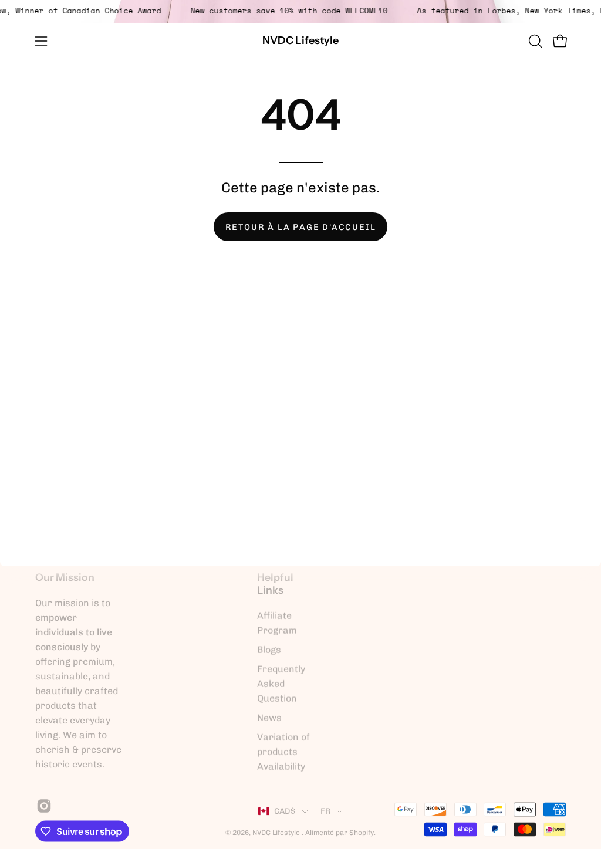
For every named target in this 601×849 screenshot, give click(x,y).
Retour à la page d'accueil (300, 227)
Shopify (361, 832)
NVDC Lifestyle (300, 40)
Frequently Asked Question (281, 684)
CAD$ (285, 811)
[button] (534, 41)
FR (325, 811)
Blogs (269, 649)
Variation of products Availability (283, 752)
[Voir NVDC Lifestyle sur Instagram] (42, 806)
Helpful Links (275, 583)
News (269, 717)
